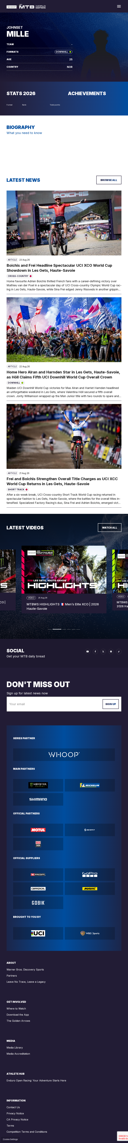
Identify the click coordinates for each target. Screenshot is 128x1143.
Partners (12, 975)
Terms (10, 1125)
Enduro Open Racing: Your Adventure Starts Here (36, 1080)
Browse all (109, 180)
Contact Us (13, 1107)
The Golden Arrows (18, 1020)
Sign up (110, 704)
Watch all (109, 527)
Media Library (15, 1047)
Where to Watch (16, 1008)
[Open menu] (118, 6)
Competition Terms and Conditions (27, 1131)
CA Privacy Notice (17, 1119)
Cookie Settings (10, 1139)
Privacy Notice (15, 1113)
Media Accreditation (18, 1053)
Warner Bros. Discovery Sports (25, 969)
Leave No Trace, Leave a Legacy (26, 981)
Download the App (18, 1014)
